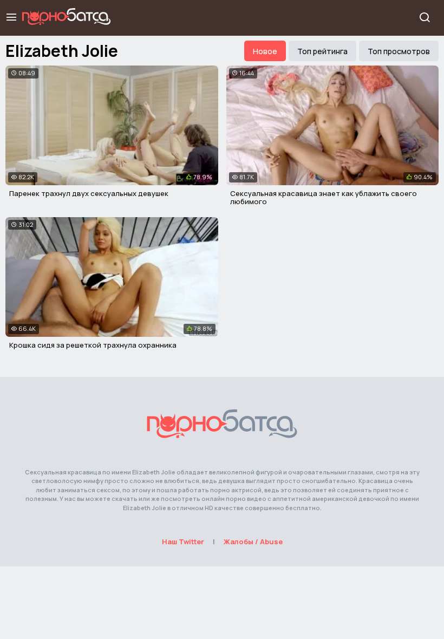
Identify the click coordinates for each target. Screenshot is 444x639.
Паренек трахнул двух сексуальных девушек (88, 193)
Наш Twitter (183, 541)
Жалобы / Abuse (253, 541)
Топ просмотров (399, 51)
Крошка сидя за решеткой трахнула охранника (93, 345)
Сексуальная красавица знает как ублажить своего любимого (323, 197)
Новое (265, 51)
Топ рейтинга (322, 51)
